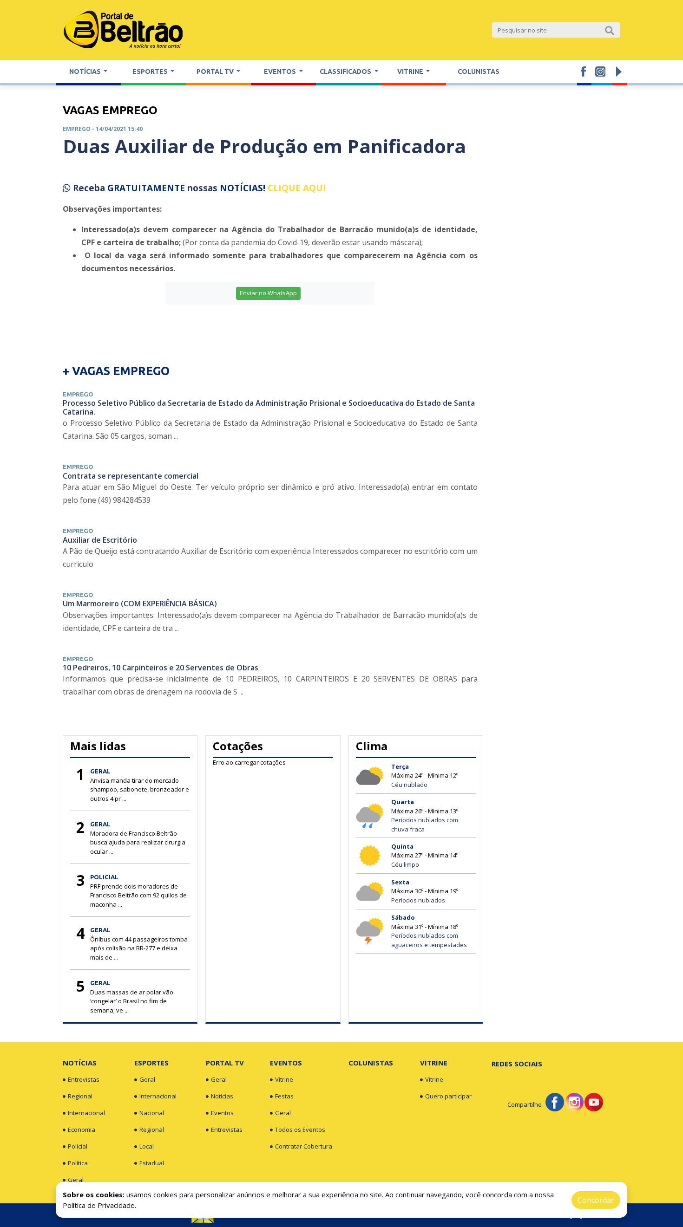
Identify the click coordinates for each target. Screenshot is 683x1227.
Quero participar (448, 1096)
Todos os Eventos (300, 1129)
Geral (76, 1179)
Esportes (151, 1062)
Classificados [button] (346, 71)
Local (146, 1146)
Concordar (596, 1200)
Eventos (222, 1113)
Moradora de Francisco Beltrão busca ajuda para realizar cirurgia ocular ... (137, 842)
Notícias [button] (85, 71)
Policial (77, 1146)
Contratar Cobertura (303, 1146)
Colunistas (478, 71)
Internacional (86, 1113)
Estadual (151, 1163)
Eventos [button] (280, 71)
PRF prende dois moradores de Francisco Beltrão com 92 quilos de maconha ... (138, 895)
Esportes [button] (150, 71)
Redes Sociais (517, 1063)
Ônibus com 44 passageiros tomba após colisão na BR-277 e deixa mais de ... (139, 948)
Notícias (80, 1062)
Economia (81, 1129)
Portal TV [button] (216, 71)
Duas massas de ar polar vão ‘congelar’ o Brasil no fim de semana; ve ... (131, 1001)
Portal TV (225, 1062)
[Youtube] (593, 1101)
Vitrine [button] (411, 71)
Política (78, 1163)
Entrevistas (83, 1079)
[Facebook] (554, 1101)
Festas (284, 1096)
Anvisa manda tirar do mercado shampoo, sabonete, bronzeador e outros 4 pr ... (139, 789)
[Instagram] (574, 1101)
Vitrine (284, 1079)
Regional (80, 1096)
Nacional (151, 1113)
